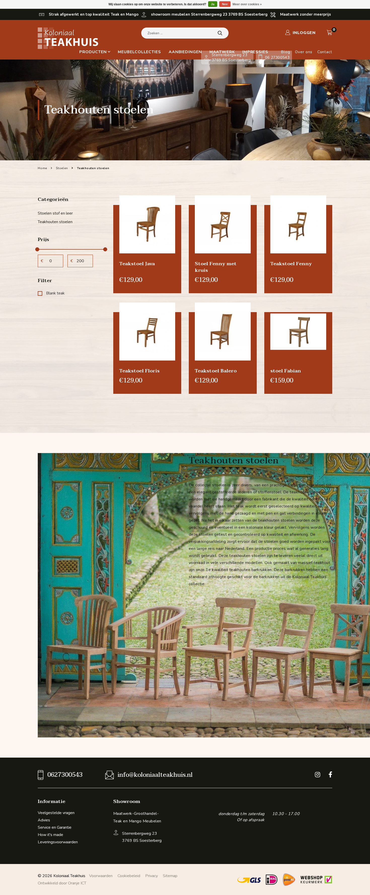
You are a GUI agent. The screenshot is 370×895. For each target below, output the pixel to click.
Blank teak (55, 293)
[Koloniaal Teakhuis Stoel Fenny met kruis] (223, 224)
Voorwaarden (101, 876)
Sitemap (170, 876)
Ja (212, 4)
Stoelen (62, 168)
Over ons (303, 51)
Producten (92, 52)
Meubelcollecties (139, 52)
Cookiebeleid (129, 876)
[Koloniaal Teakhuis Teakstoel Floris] (147, 331)
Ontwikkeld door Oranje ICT (62, 883)
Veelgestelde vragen (56, 813)
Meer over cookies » (247, 4)
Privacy (151, 876)
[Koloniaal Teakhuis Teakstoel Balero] (223, 331)
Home (42, 168)
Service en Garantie (54, 827)
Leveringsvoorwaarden (58, 842)
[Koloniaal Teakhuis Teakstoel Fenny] (298, 224)
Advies (44, 820)
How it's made (50, 835)
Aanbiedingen (185, 52)
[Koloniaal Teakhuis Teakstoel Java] (147, 224)
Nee (225, 4)
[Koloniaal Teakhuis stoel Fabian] (298, 331)
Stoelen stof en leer (55, 213)
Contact (324, 51)
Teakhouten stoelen (55, 222)
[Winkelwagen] (329, 32)
